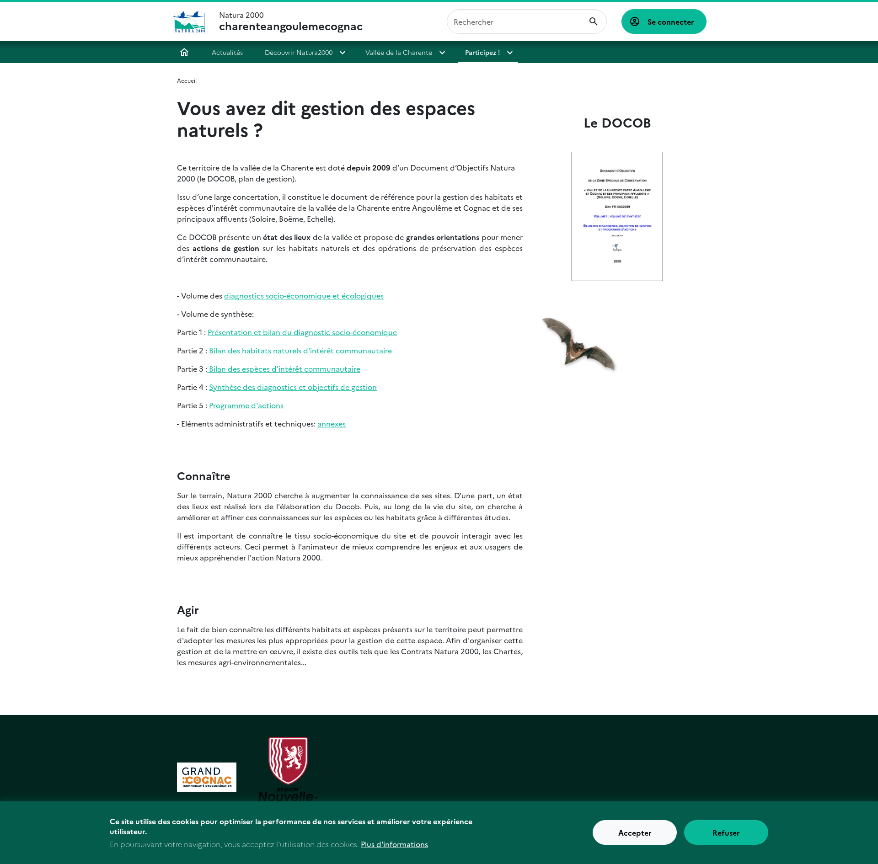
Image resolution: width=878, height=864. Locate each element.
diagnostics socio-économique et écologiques (304, 295)
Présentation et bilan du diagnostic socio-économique (302, 332)
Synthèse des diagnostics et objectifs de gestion (293, 387)
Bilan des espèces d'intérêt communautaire (283, 368)
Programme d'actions (246, 405)
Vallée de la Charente (398, 52)
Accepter (635, 833)
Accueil (184, 52)
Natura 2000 (291, 21)
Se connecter (671, 21)
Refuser (726, 833)
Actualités (227, 52)
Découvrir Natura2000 (298, 52)
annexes (331, 423)
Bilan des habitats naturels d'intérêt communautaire (300, 350)
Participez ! (482, 52)
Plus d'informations (394, 844)
